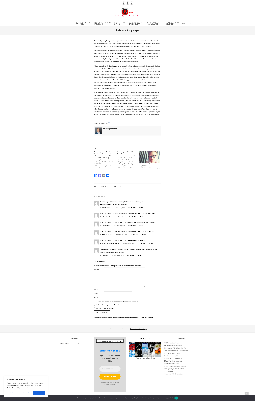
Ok (176, 398)
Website (96, 298)
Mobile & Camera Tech (171, 363)
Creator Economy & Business (173, 356)
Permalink (132, 208)
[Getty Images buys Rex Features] (105, 160)
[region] (26, 386)
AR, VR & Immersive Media (173, 345)
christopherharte (103, 123)
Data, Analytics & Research (173, 358)
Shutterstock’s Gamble (146, 164)
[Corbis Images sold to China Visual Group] (128, 160)
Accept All (39, 393)
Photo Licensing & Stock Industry (175, 366)
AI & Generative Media (171, 343)
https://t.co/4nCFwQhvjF (145, 213)
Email (96, 293)
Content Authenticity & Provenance (176, 351)
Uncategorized (169, 371)
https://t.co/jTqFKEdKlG (127, 240)
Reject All (26, 393)
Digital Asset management (173, 361)
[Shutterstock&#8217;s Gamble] (149, 157)
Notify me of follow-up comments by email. (107, 305)
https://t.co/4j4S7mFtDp (115, 252)
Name (96, 289)
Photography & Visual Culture (174, 369)
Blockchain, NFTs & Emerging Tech (175, 348)
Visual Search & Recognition (173, 374)
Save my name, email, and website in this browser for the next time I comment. (117, 301)
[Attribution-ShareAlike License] (109, 123)
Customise (13, 393)
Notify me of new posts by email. (105, 308)
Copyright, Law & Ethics (172, 353)
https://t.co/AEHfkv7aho (127, 222)
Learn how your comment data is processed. (136, 318)
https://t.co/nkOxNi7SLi (109, 204)
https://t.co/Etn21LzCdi (144, 231)
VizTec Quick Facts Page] (138, 329)
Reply (141, 208)
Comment (97, 269)
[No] (253, 398)
